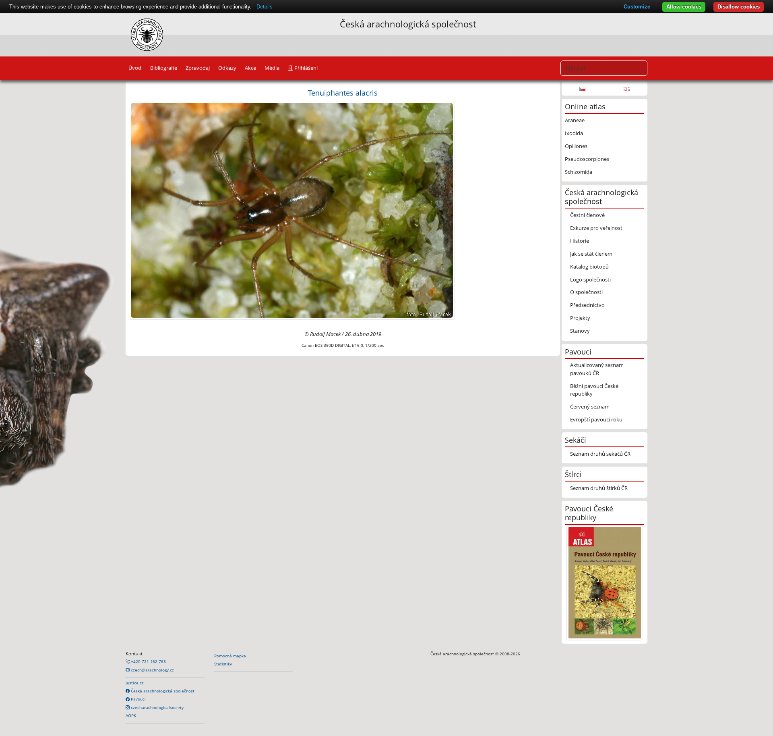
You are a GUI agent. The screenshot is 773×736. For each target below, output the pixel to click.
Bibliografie (163, 67)
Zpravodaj (198, 67)
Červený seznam (590, 406)
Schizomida (578, 171)
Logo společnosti (590, 279)
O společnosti (586, 292)
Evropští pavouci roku (596, 419)
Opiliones (576, 146)
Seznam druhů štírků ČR (599, 488)
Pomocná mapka (230, 656)
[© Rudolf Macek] (292, 209)
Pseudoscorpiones (587, 159)
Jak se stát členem (591, 253)
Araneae (575, 120)
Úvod (134, 67)
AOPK (131, 715)
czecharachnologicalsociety (157, 707)
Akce (250, 67)
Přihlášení (305, 67)
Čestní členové (587, 215)
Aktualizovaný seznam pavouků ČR (597, 368)
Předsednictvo (587, 305)
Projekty (580, 317)
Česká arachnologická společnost (162, 691)
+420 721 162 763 (148, 661)
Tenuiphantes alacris (343, 93)
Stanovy (580, 330)
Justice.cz (135, 683)
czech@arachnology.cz (152, 670)
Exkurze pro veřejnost (596, 227)
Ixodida (574, 133)
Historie (579, 240)
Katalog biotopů (589, 266)
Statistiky (223, 664)
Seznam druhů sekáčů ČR (600, 453)
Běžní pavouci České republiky (594, 389)
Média (272, 67)
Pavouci (138, 699)
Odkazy (227, 67)
